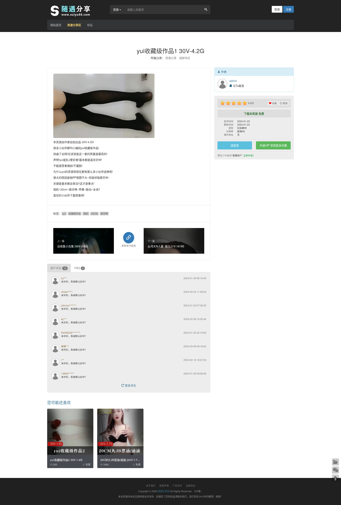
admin (233, 81)
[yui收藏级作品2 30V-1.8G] (70, 432)
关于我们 (151, 485)
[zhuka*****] (56, 294)
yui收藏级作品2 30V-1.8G (66, 460)
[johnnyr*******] (56, 308)
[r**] (56, 362)
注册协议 (190, 485)
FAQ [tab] (78, 268)
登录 (277, 9)
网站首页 (55, 25)
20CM (94, 213)
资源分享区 (74, 25)
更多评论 (130, 385)
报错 (285, 103)
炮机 (85, 213)
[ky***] (56, 321)
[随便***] (56, 348)
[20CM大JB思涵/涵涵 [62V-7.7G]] (120, 432)
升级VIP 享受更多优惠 (273, 145)
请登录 (234, 145)
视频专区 (184, 58)
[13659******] (56, 376)
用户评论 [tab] (58, 268)
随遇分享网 (164, 491)
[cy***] (56, 280)
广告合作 (177, 485)
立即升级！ (249, 155)
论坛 (90, 25)
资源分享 (170, 58)
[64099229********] (56, 335)
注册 (288, 9)
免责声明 (164, 485)
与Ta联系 (238, 86)
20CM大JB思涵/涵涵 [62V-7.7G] (120, 460)
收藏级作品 (75, 213)
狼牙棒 (104, 213)
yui (64, 213)
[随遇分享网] (72, 10)
